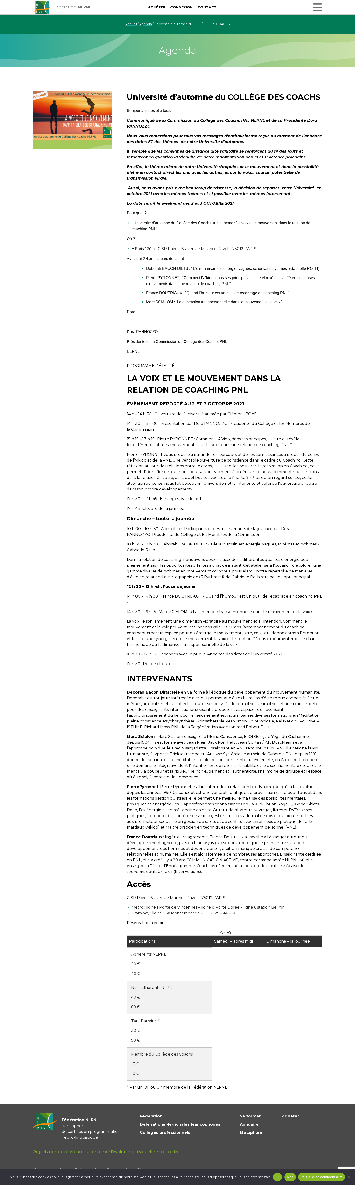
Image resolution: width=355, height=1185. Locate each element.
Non (290, 1177)
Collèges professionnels (165, 1132)
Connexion (181, 7)
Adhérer (156, 7)
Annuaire (249, 1124)
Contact (207, 7)
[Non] (349, 1177)
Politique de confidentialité (322, 1177)
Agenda (145, 24)
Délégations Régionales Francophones (180, 1124)
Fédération (151, 1116)
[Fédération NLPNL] (42, 7)
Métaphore (251, 1132)
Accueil (131, 24)
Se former (250, 1116)
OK (277, 1177)
